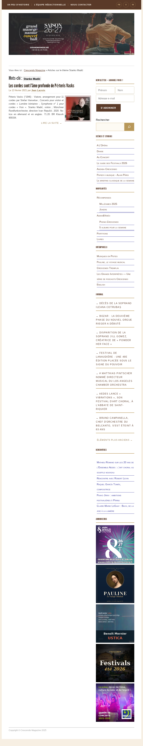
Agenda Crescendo (107, 169)
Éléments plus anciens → (115, 440)
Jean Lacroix (38, 90)
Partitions (102, 233)
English (101, 284)
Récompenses (104, 197)
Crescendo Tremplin (108, 268)
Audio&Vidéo (103, 215)
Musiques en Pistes (107, 256)
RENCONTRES (101, 450)
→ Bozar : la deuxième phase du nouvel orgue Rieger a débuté (114, 320)
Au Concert (103, 157)
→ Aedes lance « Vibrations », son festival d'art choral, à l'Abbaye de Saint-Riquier (114, 401)
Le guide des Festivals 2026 (112, 163)
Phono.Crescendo (109, 221)
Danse (100, 151)
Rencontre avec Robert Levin (113, 478)
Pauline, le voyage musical (111, 262)
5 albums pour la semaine (112, 227)
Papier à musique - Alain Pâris (113, 175)
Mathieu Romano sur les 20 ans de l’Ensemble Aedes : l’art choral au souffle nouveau (115, 467)
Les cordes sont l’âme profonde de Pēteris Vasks (42, 86)
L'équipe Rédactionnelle (50, 5)
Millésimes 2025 (108, 203)
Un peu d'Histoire (18, 5)
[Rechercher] (129, 127)
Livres (100, 239)
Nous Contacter (81, 5)
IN (133, 5)
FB (119, 5)
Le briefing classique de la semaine (115, 180)
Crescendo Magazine (34, 70)
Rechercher (102, 119)
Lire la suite (51, 123)
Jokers (103, 209)
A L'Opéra (102, 145)
